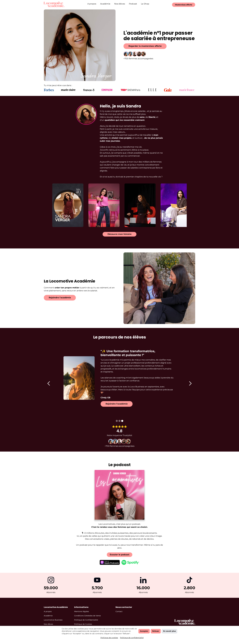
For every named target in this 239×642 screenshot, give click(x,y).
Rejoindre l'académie (60, 297)
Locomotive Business (53, 620)
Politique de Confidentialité (86, 620)
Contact (119, 611)
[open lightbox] (67, 205)
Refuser (155, 631)
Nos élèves (119, 4)
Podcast (133, 4)
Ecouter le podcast (119, 554)
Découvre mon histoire (119, 234)
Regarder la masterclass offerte (145, 46)
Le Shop (145, 4)
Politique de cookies (109, 638)
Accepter (144, 631)
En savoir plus (169, 631)
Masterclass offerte (183, 5)
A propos (91, 4)
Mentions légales (81, 611)
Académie (105, 4)
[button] (49, 383)
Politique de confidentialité (132, 638)
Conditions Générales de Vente (87, 616)
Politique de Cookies (83, 624)
